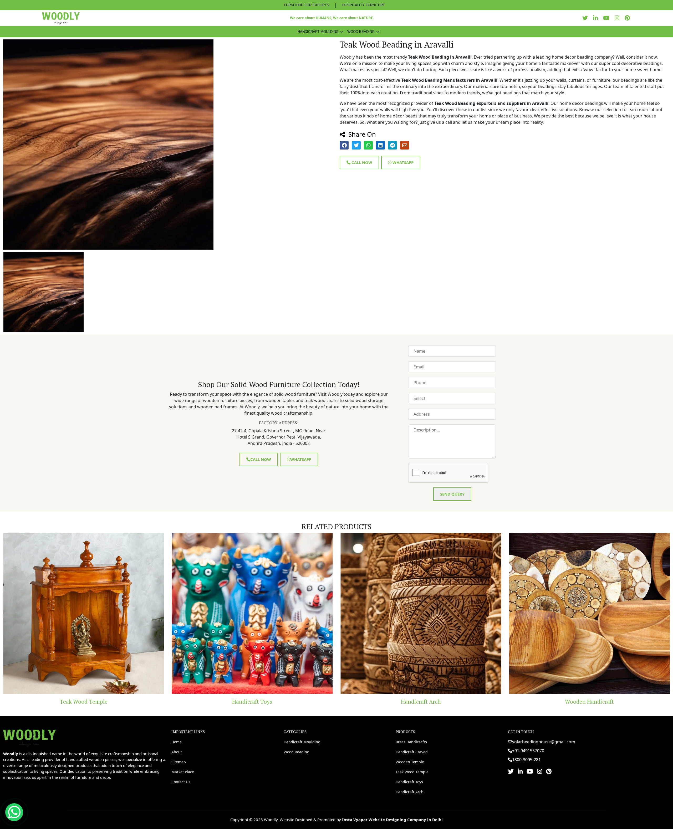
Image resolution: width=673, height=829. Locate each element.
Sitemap (178, 761)
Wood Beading (361, 32)
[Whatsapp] (14, 812)
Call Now (361, 162)
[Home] (29, 737)
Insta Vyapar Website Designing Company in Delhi (392, 819)
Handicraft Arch (252, 701)
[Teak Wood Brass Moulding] (589, 613)
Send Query (452, 494)
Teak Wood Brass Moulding (589, 701)
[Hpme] (60, 18)
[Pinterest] (629, 18)
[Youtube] (607, 18)
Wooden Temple (410, 761)
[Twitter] (586, 18)
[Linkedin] (596, 18)
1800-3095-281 (526, 760)
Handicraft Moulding (318, 32)
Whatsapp (402, 162)
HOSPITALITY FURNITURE (363, 5)
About (176, 751)
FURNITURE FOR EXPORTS (306, 5)
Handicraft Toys (84, 701)
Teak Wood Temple (412, 771)
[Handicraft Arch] (252, 613)
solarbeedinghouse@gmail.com (543, 742)
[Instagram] (618, 18)
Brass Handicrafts (411, 741)
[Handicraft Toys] (83, 613)
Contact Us (180, 781)
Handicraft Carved (412, 751)
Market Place (182, 771)
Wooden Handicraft (420, 701)
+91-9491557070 (528, 751)
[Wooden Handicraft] (420, 613)
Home (176, 741)
